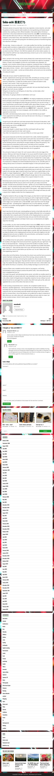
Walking (4, 725)
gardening (5, 661)
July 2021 (5, 473)
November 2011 (6, 588)
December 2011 (6, 585)
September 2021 (6, 470)
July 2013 (5, 537)
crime (4, 640)
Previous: (7, 320)
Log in (4, 737)
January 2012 (5, 582)
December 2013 (6, 526)
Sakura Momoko (6, 693)
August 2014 (5, 513)
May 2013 (5, 542)
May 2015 (5, 502)
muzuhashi (6, 25)
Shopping (5, 699)
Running (4, 691)
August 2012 (5, 564)
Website (5, 395)
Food (4, 656)
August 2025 (5, 446)
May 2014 (5, 515)
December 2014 (6, 505)
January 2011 (5, 609)
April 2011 (5, 601)
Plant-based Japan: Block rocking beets (45, 764)
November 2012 (6, 558)
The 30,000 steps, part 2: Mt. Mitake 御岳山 (33, 764)
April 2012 (5, 574)
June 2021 (5, 475)
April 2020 (5, 494)
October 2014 (5, 510)
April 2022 (5, 462)
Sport (4, 701)
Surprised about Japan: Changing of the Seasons (20, 764)
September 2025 (6, 443)
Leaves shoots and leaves (25, 424)
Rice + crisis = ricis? (8, 424)
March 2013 (5, 547)
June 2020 (5, 489)
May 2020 (5, 491)
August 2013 (5, 534)
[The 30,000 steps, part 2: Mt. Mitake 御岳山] (33, 757)
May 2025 (5, 454)
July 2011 (4, 596)
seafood (4, 696)
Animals (4, 621)
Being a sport (6, 763)
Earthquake (5, 645)
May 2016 (5, 499)
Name (4, 385)
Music (4, 680)
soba (26, 316)
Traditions (5, 712)
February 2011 (6, 606)
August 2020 (5, 486)
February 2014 (6, 523)
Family (4, 653)
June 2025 (5, 451)
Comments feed (6, 743)
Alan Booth (5, 618)
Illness (4, 666)
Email (4, 390)
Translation (5, 715)
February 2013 (6, 550)
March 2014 (5, 521)
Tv (3, 720)
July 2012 (5, 566)
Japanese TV (5, 677)
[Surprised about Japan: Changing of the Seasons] (20, 757)
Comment (5, 366)
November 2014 (6, 507)
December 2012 (6, 556)
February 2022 (6, 467)
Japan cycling (5, 672)
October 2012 (5, 561)
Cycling (4, 642)
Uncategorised (6, 723)
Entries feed (5, 740)
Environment (5, 650)
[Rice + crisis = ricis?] (10, 418)
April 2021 (5, 481)
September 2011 (6, 590)
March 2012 (5, 577)
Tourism (4, 709)
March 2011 (5, 604)
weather (4, 728)
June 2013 (5, 539)
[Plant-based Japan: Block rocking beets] (45, 757)
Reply (9, 341)
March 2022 (5, 465)
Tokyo (4, 707)
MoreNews (31, 774)
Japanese (5, 674)
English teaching (20, 316)
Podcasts (5, 688)
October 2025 (5, 440)
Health (4, 664)
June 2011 (5, 598)
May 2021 (5, 478)
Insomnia (5, 669)
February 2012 (6, 580)
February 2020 (6, 497)
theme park (5, 704)
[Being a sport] (8, 757)
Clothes (4, 637)
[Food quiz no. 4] (43, 418)
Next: (45, 320)
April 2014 (5, 518)
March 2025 (5, 459)
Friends (4, 658)
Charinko (4, 632)
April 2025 (5, 456)
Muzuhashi (27, 3)
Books (4, 626)
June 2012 (5, 569)
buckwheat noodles (12, 316)
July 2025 (5, 448)
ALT (6, 316)
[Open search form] (52, 10)
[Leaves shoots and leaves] (27, 418)
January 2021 (5, 483)
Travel (4, 717)
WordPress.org (6, 745)
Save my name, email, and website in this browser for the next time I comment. (23, 400)
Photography (5, 683)
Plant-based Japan (6, 685)
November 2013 (6, 529)
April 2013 (5, 545)
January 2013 (5, 553)
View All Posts (19, 309)
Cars (4, 629)
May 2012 (5, 572)
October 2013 (5, 531)
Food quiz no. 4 (39, 424)
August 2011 (5, 593)
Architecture (5, 624)
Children (4, 634)
